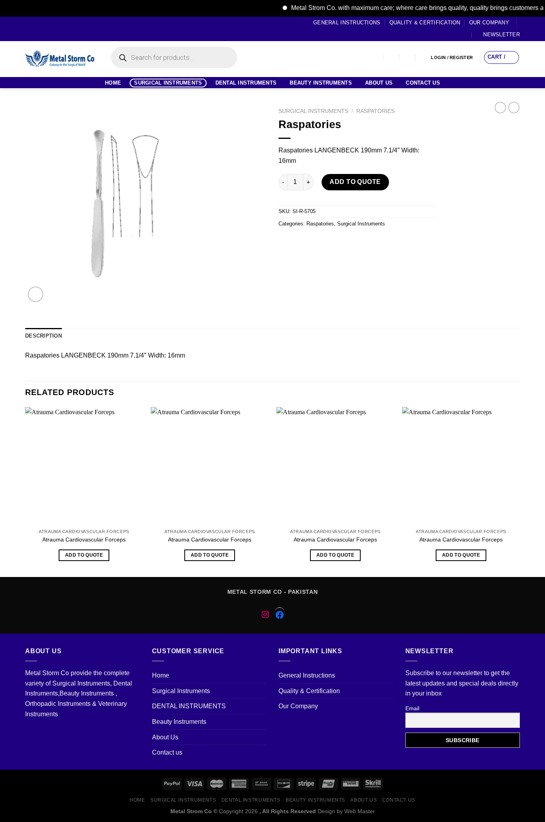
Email (412, 708)
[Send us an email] (51, 29)
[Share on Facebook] (285, 241)
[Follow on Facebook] (29, 29)
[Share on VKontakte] (343, 241)
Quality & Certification (424, 23)
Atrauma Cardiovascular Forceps (84, 539)
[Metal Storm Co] (60, 59)
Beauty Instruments (321, 83)
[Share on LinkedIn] (357, 241)
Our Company (489, 23)
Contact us (423, 83)
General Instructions (346, 23)
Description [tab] (43, 336)
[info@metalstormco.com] (392, 57)
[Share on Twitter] (300, 241)
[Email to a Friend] (314, 241)
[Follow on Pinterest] (59, 29)
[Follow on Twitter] (44, 29)
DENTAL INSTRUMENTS (246, 83)
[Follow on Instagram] (36, 29)
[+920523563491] (423, 57)
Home (113, 83)
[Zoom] (35, 294)
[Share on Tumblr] (372, 241)
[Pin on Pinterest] (329, 241)
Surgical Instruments (168, 83)
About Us (379, 83)
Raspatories (375, 111)
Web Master (359, 811)
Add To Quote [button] (84, 555)
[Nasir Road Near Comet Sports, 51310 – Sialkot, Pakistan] (376, 57)
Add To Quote (355, 181)
